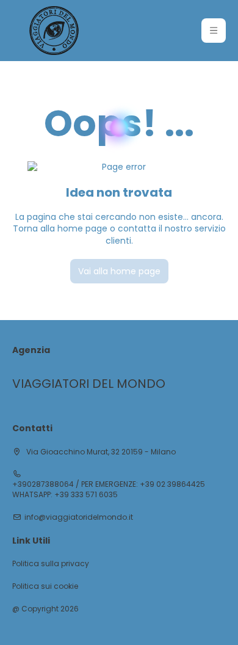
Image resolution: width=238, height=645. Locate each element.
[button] (213, 30)
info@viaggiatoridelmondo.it (78, 517)
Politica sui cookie (45, 586)
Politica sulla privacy (50, 564)
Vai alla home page (119, 271)
